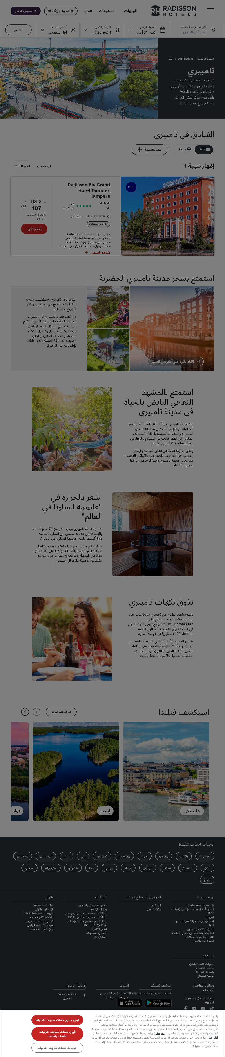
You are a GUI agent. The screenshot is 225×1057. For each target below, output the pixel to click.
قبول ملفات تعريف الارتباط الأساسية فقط (57, 1034)
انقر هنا (213, 1037)
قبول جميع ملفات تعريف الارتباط (57, 1020)
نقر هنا (160, 1033)
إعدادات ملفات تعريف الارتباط (57, 1048)
